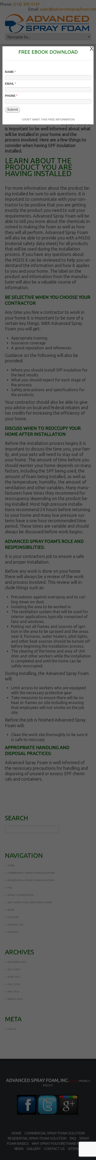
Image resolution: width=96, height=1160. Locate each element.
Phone (11, 96)
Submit (12, 109)
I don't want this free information (48, 119)
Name (10, 72)
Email (10, 83)
